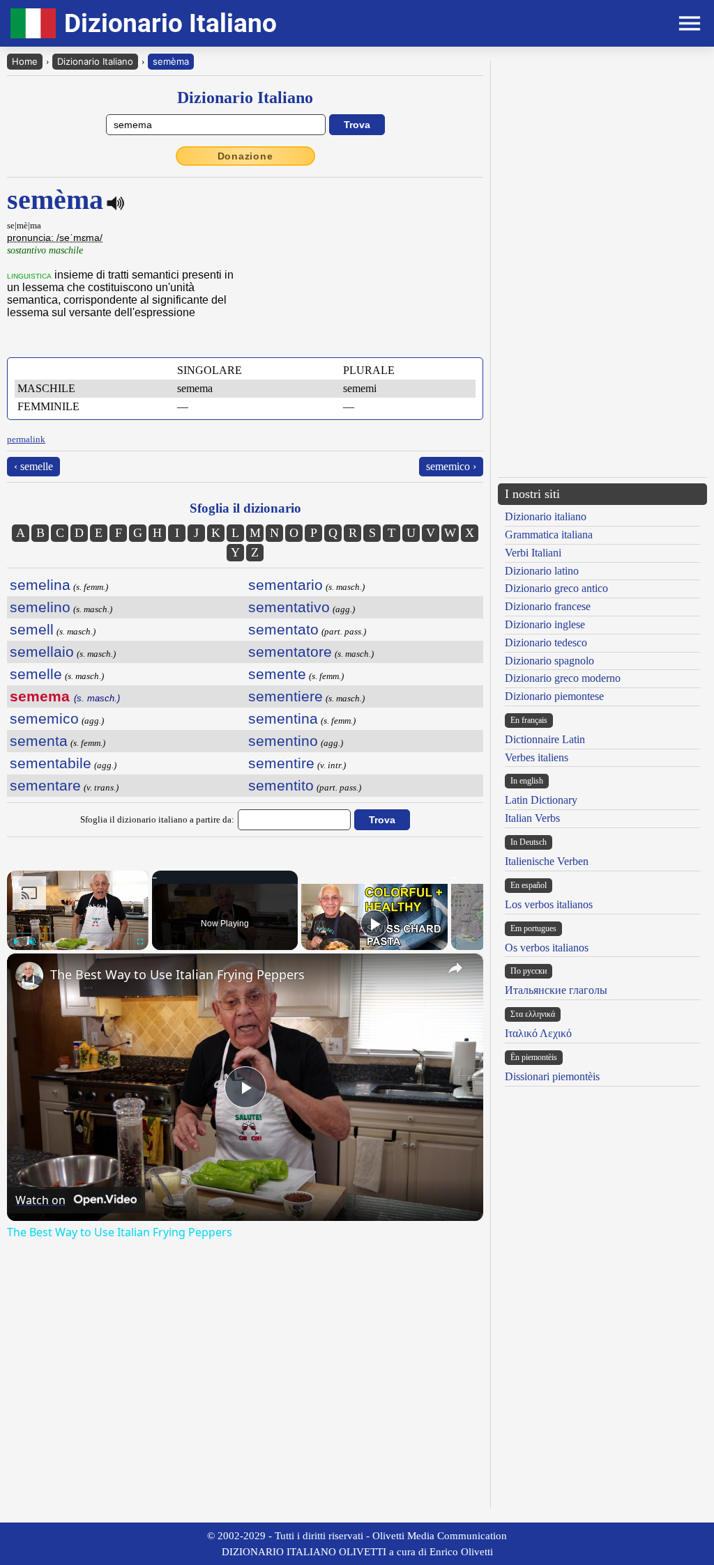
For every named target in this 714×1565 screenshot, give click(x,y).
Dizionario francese (548, 606)
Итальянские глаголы (556, 990)
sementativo (289, 607)
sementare (45, 785)
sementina (283, 718)
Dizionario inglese (545, 624)
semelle (36, 674)
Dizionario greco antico (556, 588)
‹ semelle (33, 466)
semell (32, 629)
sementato (283, 629)
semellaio (42, 652)
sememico (44, 718)
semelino (40, 607)
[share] (455, 968)
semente (277, 674)
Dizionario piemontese (554, 696)
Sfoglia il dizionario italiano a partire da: (157, 819)
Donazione (245, 156)
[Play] (15, 941)
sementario (285, 585)
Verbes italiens (536, 757)
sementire (281, 763)
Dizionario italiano (545, 516)
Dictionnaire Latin (545, 739)
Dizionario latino (542, 571)
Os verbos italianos (546, 947)
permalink (26, 439)
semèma (171, 61)
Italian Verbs (532, 818)
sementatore (290, 652)
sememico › (451, 466)
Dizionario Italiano (95, 61)
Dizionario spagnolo (549, 661)
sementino (283, 741)
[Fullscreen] (140, 941)
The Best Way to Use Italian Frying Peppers (177, 974)
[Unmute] (32, 941)
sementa (39, 741)
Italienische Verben (546, 861)
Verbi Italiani (533, 553)
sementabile (50, 763)
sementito (281, 785)
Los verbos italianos (549, 904)
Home (25, 61)
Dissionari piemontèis (552, 1076)
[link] (29, 976)
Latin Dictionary (541, 800)
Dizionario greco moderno (563, 678)
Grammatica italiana (549, 534)
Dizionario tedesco (546, 642)
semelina (40, 585)
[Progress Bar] (78, 933)
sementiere (285, 696)
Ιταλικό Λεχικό (538, 1033)
